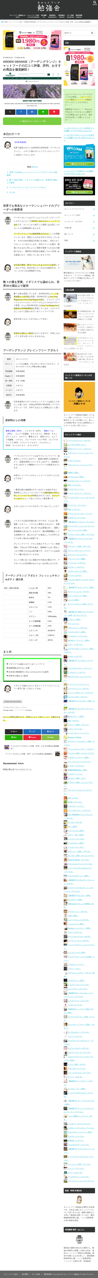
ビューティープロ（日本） (78, 530)
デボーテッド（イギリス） (78, 628)
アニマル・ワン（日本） (77, 1089)
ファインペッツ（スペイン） (79, 684)
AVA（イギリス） (74, 509)
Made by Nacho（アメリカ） (79, 860)
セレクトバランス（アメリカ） (79, 1052)
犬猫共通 (67, 228)
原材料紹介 (52, 16)
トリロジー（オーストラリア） (79, 1124)
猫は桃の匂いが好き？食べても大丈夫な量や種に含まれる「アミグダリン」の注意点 (79, 359)
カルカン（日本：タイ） (77, 778)
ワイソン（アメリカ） (76, 1168)
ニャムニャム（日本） (76, 924)
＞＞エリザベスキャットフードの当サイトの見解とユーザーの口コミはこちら (79, 137)
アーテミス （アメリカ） (77, 505)
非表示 (34, 167)
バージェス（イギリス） (77, 563)
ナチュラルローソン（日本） (79, 876)
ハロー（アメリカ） (75, 729)
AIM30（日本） (73, 473)
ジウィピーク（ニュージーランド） (81, 1181)
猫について (68, 234)
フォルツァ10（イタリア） (78, 697)
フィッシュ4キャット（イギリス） (81, 693)
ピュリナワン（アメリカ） (78, 989)
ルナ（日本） (73, 826)
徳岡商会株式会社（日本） (78, 770)
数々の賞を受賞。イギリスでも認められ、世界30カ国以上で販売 (32, 181)
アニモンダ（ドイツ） (76, 489)
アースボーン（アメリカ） (78, 636)
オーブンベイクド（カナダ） (79, 941)
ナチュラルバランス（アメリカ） (80, 864)
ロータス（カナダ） (75, 822)
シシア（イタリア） (75, 1036)
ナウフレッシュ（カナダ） (78, 911)
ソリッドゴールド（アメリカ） (79, 1073)
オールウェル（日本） (76, 477)
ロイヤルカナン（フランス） (79, 1032)
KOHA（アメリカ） (75, 802)
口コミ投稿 (70, 16)
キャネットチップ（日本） (78, 571)
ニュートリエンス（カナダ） (79, 920)
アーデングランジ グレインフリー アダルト (27, 188)
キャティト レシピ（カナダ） (79, 591)
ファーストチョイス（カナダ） (79, 440)
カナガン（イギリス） (76, 567)
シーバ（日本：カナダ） (77, 1064)
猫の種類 (43, 16)
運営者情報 (79, 16)
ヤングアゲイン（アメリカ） (79, 1177)
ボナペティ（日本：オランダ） (79, 546)
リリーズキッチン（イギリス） (79, 810)
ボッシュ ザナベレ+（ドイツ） (79, 550)
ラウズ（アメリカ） (75, 1005)
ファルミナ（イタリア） (77, 672)
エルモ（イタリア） (75, 656)
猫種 (66, 240)
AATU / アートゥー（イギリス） (80, 449)
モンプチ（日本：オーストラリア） (81, 856)
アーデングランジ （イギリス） (80, 493)
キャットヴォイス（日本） (78, 596)
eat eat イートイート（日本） (79, 640)
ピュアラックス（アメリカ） (79, 985)
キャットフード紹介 (33, 16)
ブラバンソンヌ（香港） (77, 559)
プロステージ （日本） (76, 980)
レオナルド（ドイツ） (76, 806)
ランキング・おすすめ (73, 221)
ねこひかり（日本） (75, 900)
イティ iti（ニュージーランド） (79, 762)
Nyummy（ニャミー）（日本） (79, 928)
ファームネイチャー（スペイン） (80, 668)
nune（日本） (73, 916)
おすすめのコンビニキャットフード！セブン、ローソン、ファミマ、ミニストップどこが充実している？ (79, 343)
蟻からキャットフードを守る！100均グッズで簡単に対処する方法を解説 (86, 329)
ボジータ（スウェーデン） (78, 555)
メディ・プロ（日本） (76, 835)
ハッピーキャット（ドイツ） (79, 733)
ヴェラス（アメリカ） (76, 1136)
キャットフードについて (74, 209)
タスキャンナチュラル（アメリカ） (81, 1128)
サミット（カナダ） (75, 1077)
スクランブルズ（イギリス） (79, 1048)
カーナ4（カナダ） (75, 575)
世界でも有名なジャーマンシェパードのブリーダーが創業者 (32, 173)
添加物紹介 (61, 16)
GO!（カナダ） (73, 721)
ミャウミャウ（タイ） (76, 847)
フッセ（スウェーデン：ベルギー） (81, 749)
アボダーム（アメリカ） (77, 518)
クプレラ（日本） (74, 619)
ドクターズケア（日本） (77, 632)
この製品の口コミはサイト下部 (32, 121)
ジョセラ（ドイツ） (75, 774)
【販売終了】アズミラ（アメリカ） (81, 522)
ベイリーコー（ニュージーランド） (81, 526)
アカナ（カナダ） (74, 461)
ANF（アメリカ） (74, 485)
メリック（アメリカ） (76, 839)
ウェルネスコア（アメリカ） (79, 1145)
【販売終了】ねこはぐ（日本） (79, 895)
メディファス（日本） (76, 831)
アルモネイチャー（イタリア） (79, 481)
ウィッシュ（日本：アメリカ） (79, 1164)
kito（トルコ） (73, 798)
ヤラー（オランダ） (75, 1173)
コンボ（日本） (74, 600)
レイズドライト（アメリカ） (79, 1001)
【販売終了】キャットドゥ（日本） (81, 587)
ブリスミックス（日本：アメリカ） (81, 534)
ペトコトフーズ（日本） (77, 953)
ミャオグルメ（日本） (76, 843)
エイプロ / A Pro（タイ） (77, 445)
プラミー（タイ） (74, 969)
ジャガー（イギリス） (76, 766)
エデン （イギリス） (75, 644)
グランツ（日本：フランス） (79, 725)
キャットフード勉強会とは (18, 16)
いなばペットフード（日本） (79, 757)
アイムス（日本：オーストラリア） (81, 753)
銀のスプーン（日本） (76, 716)
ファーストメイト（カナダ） (79, 688)
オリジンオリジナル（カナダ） (79, 936)
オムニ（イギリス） (75, 932)
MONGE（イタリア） (76, 1140)
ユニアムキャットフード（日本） (80, 1132)
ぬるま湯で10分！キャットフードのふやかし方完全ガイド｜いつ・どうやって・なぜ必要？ (79, 300)
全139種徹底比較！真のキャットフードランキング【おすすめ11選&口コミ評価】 (86, 315)
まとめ (11, 192)
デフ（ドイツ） (74, 624)
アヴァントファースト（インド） (80, 514)
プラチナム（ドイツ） (76, 964)
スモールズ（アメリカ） (77, 1068)
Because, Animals (74, 737)
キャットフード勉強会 (71, 1274)
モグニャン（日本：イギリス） (79, 851)
